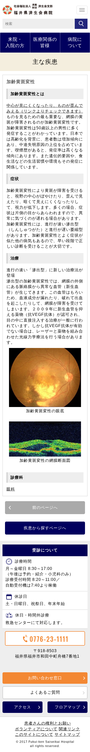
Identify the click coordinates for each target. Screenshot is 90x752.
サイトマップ (67, 734)
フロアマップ (67, 707)
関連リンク (69, 729)
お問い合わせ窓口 (45, 678)
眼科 (10, 489)
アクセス (22, 707)
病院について (75, 42)
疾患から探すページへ (45, 528)
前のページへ (45, 507)
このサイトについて (34, 734)
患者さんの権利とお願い (47, 723)
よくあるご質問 (45, 692)
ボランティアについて (36, 729)
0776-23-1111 (49, 638)
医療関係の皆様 (45, 42)
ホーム (27, 9)
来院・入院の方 (15, 42)
